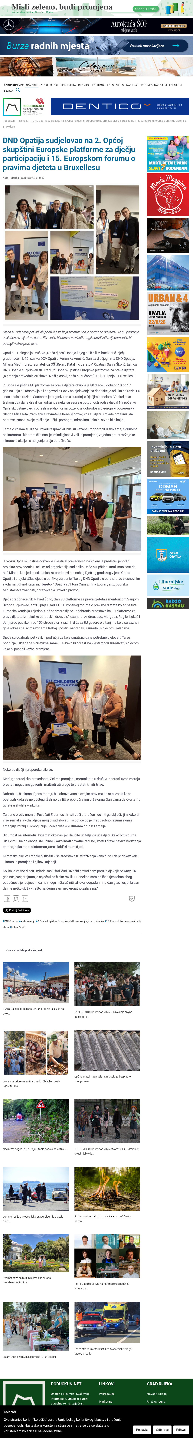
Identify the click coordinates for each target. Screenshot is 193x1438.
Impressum (106, 1394)
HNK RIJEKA (68, 85)
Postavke (142, 1429)
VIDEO (120, 85)
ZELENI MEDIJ (173, 85)
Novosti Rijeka (157, 1394)
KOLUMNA (98, 85)
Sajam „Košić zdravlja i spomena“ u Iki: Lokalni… (30, 1357)
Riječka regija (156, 1401)
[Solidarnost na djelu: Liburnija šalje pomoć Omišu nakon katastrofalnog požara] (107, 1189)
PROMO (8, 91)
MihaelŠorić (18, 927)
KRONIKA (84, 85)
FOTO (110, 85)
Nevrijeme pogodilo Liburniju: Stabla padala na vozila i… (35, 1149)
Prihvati (181, 1429)
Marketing (106, 1401)
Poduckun (9, 120)
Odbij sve (162, 1429)
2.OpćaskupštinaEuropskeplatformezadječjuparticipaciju (71, 921)
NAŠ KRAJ (132, 85)
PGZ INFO (147, 85)
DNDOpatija (11, 921)
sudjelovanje (28, 921)
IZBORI (44, 85)
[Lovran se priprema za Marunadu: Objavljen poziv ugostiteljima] (36, 1053)
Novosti (23, 120)
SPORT (54, 85)
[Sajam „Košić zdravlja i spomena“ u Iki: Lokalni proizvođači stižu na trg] (36, 1326)
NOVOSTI (31, 85)
